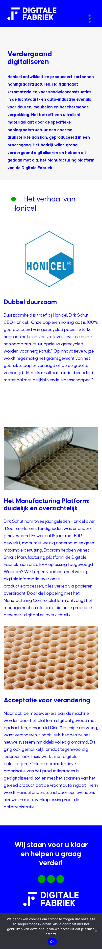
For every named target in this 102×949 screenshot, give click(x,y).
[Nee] (95, 930)
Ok (52, 942)
